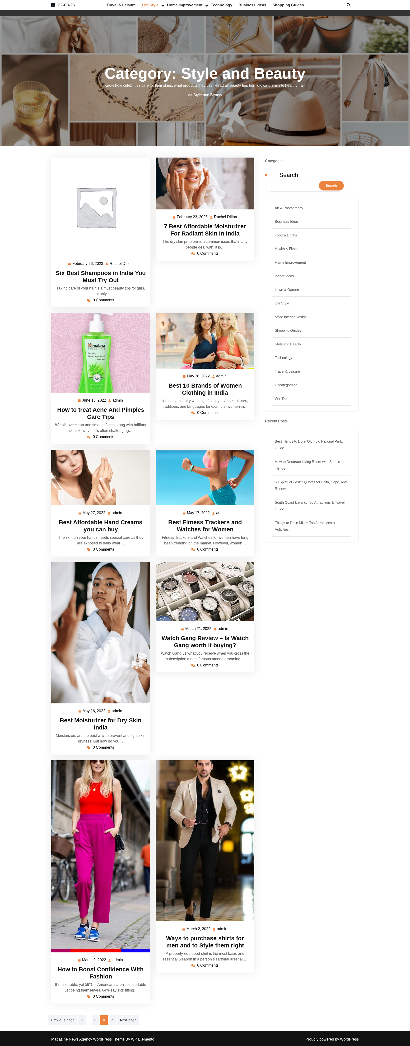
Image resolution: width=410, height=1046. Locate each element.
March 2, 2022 (198, 929)
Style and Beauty (207, 95)
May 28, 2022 (198, 377)
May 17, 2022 (198, 513)
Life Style (150, 5)
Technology (221, 5)
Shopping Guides (288, 5)
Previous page (63, 1020)
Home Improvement (184, 5)
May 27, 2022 (94, 513)
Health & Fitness (287, 249)
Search (288, 175)
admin (117, 400)
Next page (128, 1020)
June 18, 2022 (94, 401)
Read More (99, 207)
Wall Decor (283, 399)
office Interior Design (291, 317)
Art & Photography (289, 208)
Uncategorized (286, 385)
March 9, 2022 (94, 960)
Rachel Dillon (121, 264)
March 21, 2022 (198, 629)
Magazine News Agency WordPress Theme (88, 1039)
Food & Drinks (286, 235)
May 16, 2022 (94, 711)
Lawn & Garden (287, 290)
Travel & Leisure (121, 5)
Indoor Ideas (284, 276)
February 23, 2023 (88, 264)
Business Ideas (252, 5)
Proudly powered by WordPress (332, 1039)
